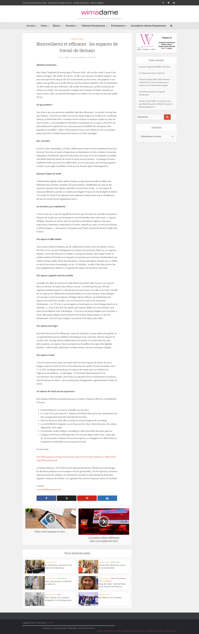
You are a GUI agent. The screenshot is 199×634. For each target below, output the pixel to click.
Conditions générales (81, 3)
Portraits (70, 25)
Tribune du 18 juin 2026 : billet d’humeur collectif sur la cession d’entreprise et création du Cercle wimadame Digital (154, 82)
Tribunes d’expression (93, 25)
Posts (44, 25)
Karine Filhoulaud (80, 57)
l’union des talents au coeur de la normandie (112, 566)
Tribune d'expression (118, 578)
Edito (59, 594)
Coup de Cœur (77, 39)
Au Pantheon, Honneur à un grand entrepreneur (58, 566)
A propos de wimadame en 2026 (34, 3)
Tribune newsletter (105, 581)
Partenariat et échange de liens (59, 3)
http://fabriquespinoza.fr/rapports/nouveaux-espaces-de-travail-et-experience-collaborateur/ (76, 457)
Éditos (56, 25)
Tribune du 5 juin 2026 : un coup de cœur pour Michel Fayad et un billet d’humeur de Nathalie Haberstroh (155, 104)
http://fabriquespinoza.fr (47, 460)
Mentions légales (97, 3)
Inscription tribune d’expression (148, 25)
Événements (118, 25)
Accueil (30, 25)
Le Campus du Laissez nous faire (152, 73)
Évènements (115, 562)
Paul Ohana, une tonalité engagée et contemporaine (58, 598)
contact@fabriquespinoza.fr (49, 489)
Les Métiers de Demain (110, 597)
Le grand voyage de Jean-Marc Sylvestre (154, 66)
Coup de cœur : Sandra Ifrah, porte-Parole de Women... (112, 585)
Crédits (50, 623)
